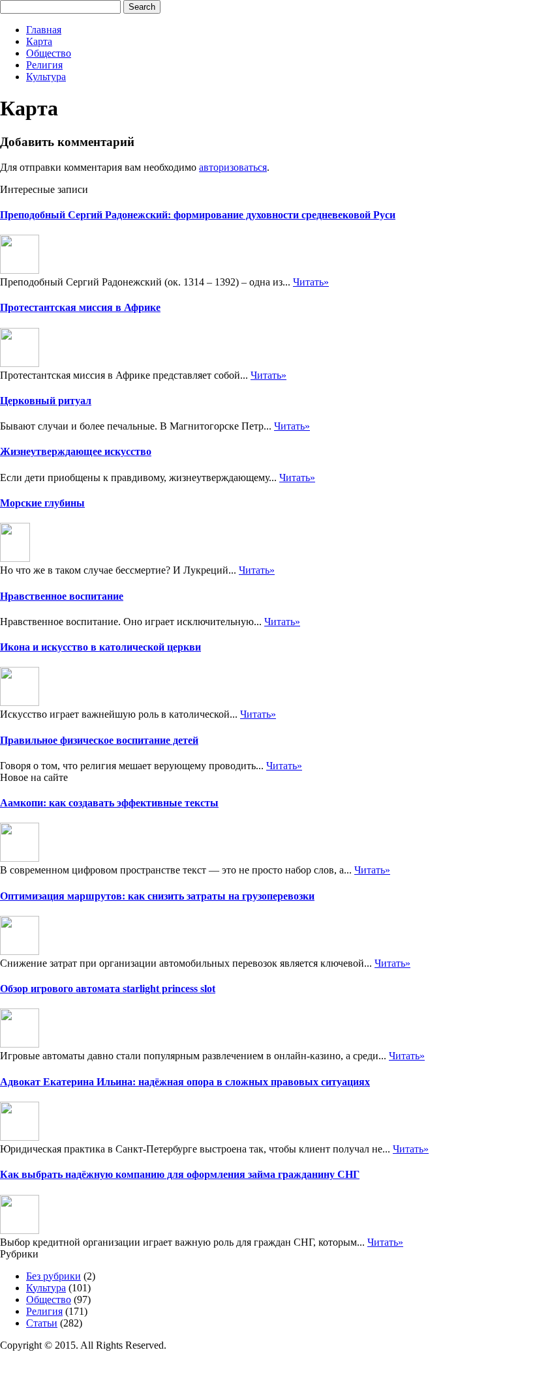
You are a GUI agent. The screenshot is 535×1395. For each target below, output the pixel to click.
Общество (48, 53)
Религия (44, 64)
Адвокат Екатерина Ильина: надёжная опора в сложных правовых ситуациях (185, 1081)
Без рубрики (53, 1276)
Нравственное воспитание (61, 596)
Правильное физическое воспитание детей (99, 740)
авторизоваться (233, 167)
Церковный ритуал (45, 400)
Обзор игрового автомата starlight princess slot (107, 988)
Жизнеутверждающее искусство (75, 451)
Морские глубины (42, 502)
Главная (43, 29)
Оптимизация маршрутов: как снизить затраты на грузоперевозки (157, 896)
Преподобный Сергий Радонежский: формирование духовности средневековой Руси (197, 214)
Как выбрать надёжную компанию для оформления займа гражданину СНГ (179, 1174)
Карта (39, 41)
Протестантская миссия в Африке (80, 307)
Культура (46, 76)
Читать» (311, 281)
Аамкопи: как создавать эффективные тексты (109, 802)
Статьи (41, 1323)
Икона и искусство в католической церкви (100, 647)
